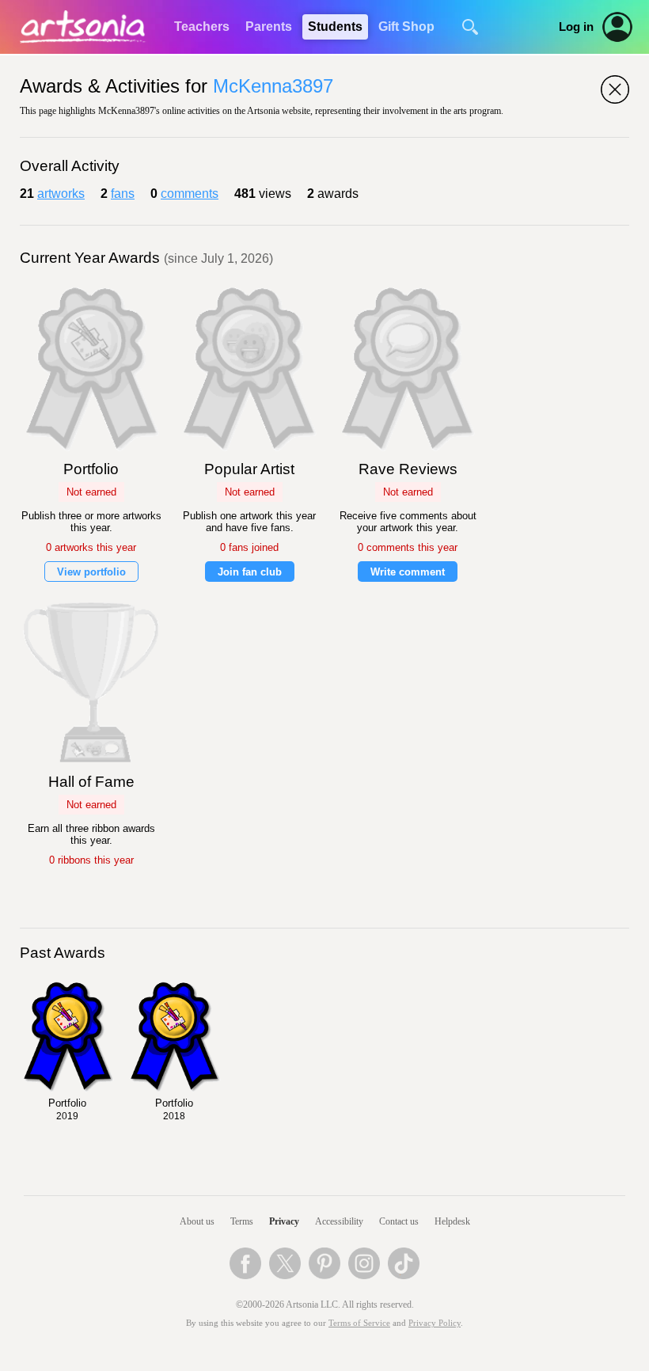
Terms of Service (359, 1323)
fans (123, 193)
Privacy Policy (434, 1323)
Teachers (202, 26)
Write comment (407, 572)
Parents (268, 26)
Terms (241, 1221)
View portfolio (91, 572)
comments (189, 193)
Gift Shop (406, 26)
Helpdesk (452, 1221)
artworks (61, 193)
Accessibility (339, 1221)
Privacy (284, 1221)
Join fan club (250, 572)
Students (335, 26)
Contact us (399, 1221)
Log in (576, 27)
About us (197, 1221)
